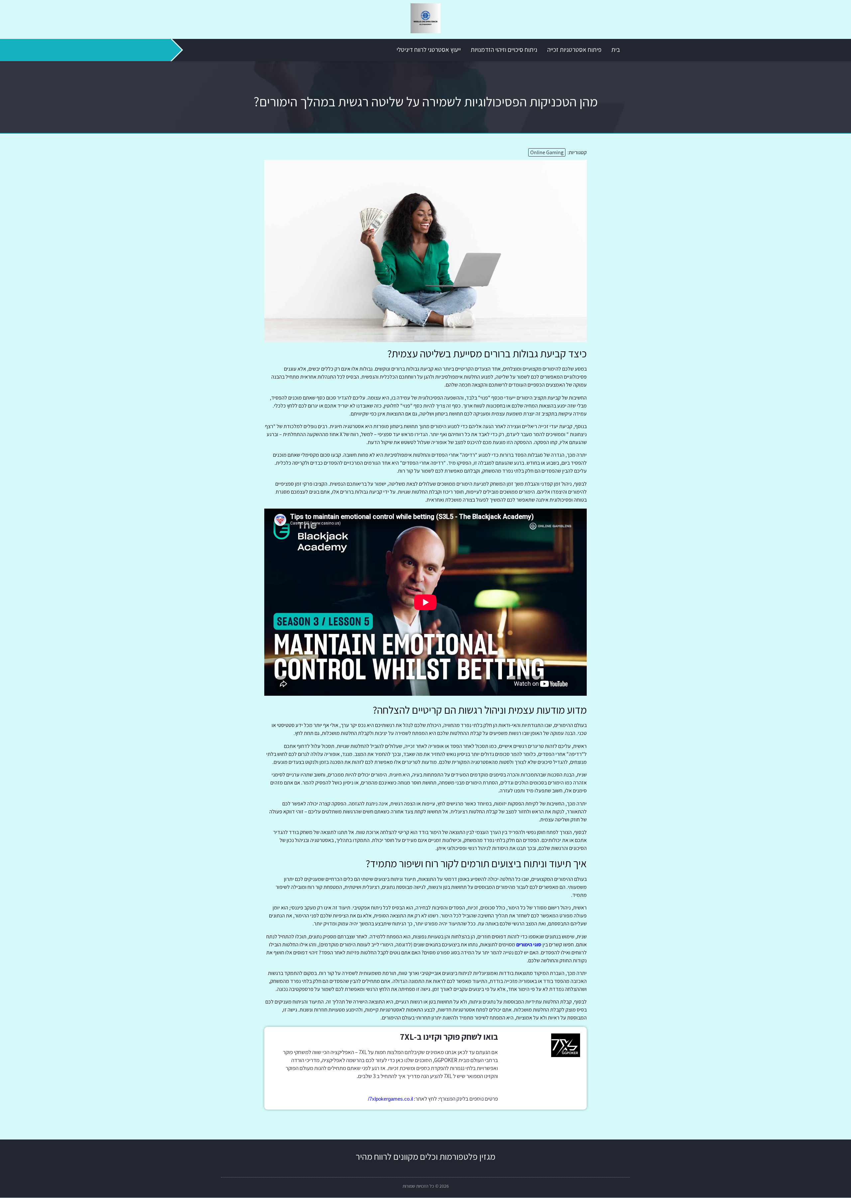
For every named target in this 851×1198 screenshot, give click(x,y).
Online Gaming (546, 152)
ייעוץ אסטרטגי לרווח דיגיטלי (429, 50)
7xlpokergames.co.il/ (390, 1099)
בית (615, 50)
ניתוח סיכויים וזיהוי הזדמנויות (504, 50)
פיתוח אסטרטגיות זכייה (574, 50)
